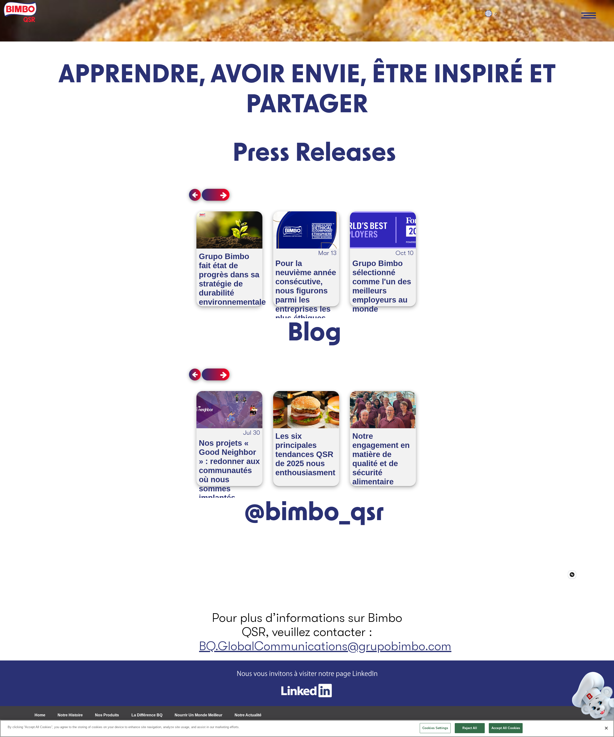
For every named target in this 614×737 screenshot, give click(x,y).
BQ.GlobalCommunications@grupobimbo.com (325, 646)
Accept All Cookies (505, 728)
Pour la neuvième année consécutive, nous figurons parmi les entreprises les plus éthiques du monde (305, 295)
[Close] (606, 728)
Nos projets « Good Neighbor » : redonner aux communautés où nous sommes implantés (229, 470)
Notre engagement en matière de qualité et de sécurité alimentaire (381, 459)
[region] (307, 728)
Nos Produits (107, 715)
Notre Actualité (248, 715)
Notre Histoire (70, 715)
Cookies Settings (435, 728)
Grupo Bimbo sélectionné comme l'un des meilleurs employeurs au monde (381, 286)
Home (40, 715)
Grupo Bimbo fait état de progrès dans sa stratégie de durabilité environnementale (232, 279)
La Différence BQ (146, 715)
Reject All (469, 728)
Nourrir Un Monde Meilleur (198, 715)
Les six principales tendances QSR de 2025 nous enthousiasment (305, 454)
